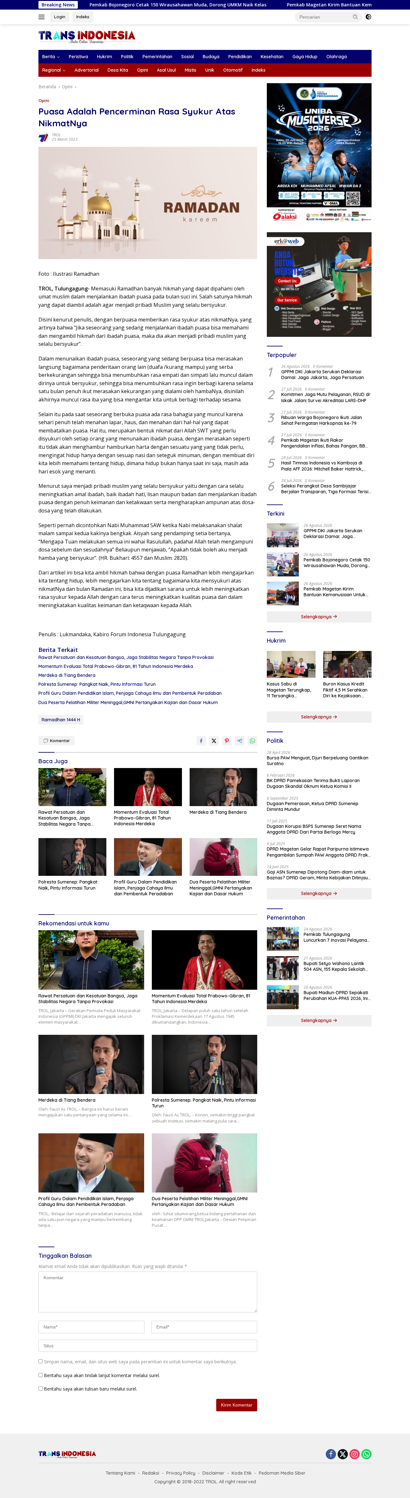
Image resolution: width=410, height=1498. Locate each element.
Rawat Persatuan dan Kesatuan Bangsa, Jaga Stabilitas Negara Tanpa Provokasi (126, 657)
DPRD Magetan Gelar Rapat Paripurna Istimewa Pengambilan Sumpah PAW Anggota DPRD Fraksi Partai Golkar (319, 852)
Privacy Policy (180, 1473)
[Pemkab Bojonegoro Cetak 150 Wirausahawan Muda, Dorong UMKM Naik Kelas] (283, 564)
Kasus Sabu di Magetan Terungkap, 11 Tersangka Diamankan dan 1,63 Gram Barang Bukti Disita (289, 690)
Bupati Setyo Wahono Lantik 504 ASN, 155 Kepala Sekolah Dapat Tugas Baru (334, 966)
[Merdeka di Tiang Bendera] (224, 787)
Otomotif (233, 70)
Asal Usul (166, 70)
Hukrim (104, 56)
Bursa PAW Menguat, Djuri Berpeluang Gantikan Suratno (317, 760)
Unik (209, 70)
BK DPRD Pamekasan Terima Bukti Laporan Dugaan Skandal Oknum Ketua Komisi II (313, 783)
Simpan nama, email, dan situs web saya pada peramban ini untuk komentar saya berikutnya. (140, 1362)
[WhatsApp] (366, 1454)
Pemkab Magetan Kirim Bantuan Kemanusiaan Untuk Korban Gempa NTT (321, 5)
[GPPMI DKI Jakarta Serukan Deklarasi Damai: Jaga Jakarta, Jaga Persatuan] (283, 535)
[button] (355, 17)
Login (59, 16)
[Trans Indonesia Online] (86, 37)
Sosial (187, 56)
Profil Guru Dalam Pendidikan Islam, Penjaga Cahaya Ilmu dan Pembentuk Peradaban (130, 693)
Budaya (211, 56)
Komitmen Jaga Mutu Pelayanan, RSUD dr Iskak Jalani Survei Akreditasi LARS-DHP (326, 397)
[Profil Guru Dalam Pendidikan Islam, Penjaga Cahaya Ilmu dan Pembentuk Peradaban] (148, 857)
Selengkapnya (317, 617)
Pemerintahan (157, 56)
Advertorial (87, 70)
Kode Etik (242, 1473)
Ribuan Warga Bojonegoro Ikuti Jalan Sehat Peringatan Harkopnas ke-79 (321, 420)
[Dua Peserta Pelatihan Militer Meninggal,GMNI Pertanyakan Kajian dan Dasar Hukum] (224, 857)
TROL (56, 135)
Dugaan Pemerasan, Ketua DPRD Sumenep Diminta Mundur (312, 806)
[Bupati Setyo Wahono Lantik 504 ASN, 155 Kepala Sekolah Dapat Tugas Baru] (283, 968)
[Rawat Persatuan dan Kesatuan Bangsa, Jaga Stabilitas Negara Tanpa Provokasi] (72, 787)
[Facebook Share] (201, 741)
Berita (48, 56)
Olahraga (336, 56)
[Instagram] (354, 1454)
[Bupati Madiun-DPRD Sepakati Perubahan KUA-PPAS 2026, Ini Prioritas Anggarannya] (283, 997)
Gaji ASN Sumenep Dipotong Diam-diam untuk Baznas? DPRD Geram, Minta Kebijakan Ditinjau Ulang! (317, 875)
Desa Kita (118, 70)
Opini (142, 70)
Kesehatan (272, 56)
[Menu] (42, 17)
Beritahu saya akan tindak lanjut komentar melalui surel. (102, 1375)
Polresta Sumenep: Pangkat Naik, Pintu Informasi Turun (97, 684)
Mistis (190, 70)
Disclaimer (213, 1473)
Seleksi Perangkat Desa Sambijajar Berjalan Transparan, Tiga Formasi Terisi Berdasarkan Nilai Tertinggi (324, 489)
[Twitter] (343, 1454)
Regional (51, 70)
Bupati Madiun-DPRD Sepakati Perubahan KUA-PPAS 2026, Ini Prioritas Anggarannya (336, 995)
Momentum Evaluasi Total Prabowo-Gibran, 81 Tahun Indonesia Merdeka (115, 666)
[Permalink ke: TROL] (43, 137)
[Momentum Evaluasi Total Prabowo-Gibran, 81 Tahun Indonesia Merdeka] (148, 787)
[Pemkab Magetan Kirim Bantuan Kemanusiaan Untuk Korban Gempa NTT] (283, 594)
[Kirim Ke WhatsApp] (252, 741)
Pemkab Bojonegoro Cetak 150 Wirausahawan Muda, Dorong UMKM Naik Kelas (128, 5)
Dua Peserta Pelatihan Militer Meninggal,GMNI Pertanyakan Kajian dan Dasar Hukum (128, 702)
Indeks (82, 16)
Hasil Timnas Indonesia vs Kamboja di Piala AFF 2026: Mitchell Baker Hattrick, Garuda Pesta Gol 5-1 (322, 466)
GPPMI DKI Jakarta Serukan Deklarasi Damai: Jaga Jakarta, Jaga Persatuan (322, 374)
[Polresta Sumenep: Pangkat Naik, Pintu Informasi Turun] (72, 857)
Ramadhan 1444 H (61, 720)
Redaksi (150, 1473)
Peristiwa (78, 56)
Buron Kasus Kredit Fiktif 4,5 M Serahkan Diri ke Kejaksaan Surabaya (345, 690)
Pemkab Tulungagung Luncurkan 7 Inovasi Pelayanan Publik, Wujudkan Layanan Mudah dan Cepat (337, 937)
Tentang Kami (120, 1473)
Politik (127, 56)
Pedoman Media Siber (282, 1473)
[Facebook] (331, 1454)
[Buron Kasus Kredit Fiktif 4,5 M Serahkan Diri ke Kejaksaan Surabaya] (347, 664)
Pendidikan (240, 56)
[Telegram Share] (239, 741)
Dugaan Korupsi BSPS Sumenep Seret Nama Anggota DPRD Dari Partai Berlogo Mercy (314, 829)
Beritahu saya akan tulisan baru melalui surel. (90, 1389)
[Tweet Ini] (214, 741)
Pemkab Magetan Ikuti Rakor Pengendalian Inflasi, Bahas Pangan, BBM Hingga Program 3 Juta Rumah (325, 443)
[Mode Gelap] (368, 17)
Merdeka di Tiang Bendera (66, 675)
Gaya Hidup (304, 56)
